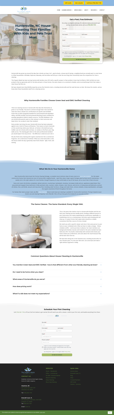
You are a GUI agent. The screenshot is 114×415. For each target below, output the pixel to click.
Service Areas (78, 10)
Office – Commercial (51, 373)
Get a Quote (79, 3)
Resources (94, 10)
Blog (71, 375)
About (86, 10)
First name (65, 34)
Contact (102, 10)
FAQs (71, 377)
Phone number (66, 46)
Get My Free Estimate (81, 59)
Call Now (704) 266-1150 (94, 3)
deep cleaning (43, 192)
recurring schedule (85, 176)
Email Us (27, 406)
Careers (72, 384)
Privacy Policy (88, 56)
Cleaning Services (66, 10)
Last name (84, 34)
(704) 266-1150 (92, 25)
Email (64, 40)
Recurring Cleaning (51, 382)
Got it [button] (110, 412)
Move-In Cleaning (51, 377)
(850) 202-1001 (27, 403)
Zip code (64, 28)
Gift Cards (68, 3)
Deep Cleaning (50, 380)
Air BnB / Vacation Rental (53, 375)
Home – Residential (51, 371)
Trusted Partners (75, 380)
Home (58, 10)
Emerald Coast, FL (75, 373)
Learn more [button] (42, 412)
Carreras (78, 384)
